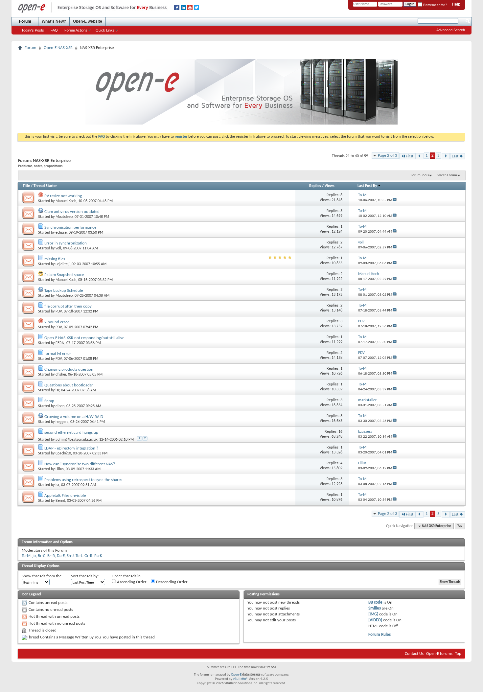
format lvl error (57, 354)
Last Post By (367, 186)
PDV (59, 311)
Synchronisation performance (70, 227)
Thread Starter (45, 186)
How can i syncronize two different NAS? (79, 464)
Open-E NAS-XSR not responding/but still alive (84, 338)
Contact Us (414, 654)
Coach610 (63, 453)
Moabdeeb (64, 217)
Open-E (236, 675)
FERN (60, 343)
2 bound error (56, 322)
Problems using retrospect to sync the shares (83, 480)
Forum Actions (75, 30)
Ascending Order (131, 582)
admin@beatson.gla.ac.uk (76, 440)
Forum (25, 21)
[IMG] (373, 614)
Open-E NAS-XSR (58, 48)
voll (58, 248)
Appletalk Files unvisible (65, 496)
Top (459, 526)
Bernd (60, 501)
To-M (26, 556)
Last (455, 156)
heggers (62, 422)
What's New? (54, 21)
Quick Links (105, 30)
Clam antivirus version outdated (72, 212)
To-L (79, 556)
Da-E (61, 556)
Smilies (374, 608)
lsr (57, 390)
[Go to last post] (395, 200)
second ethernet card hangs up (71, 432)
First (409, 156)
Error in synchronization (65, 243)
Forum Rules (379, 635)
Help (456, 4)
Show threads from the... (43, 576)
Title (26, 186)
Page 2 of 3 (387, 155)
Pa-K (98, 556)
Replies (315, 186)
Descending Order (171, 582)
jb (34, 556)
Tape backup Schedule (63, 290)
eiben (60, 406)
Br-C (41, 556)
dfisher (61, 375)
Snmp (49, 401)
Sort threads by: (85, 576)
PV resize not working (63, 196)
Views (329, 186)
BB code (375, 602)
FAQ (54, 30)
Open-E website (87, 21)
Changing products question (68, 369)
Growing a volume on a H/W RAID (73, 417)
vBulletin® (240, 679)
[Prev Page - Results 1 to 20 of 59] (419, 156)
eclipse (61, 233)
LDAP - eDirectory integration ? (71, 448)
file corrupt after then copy (68, 306)
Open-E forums (439, 654)
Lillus (60, 469)
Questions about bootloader (68, 385)
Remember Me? (434, 5)
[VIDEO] (375, 620)
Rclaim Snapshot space (64, 275)
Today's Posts (32, 30)
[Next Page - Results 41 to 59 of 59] (446, 156)
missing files (54, 259)
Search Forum (447, 175)
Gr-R (88, 556)
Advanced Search (450, 30)
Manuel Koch (66, 201)
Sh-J (70, 556)
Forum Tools (420, 175)
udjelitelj (63, 264)
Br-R (51, 556)
